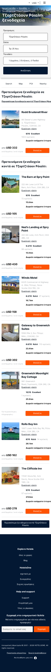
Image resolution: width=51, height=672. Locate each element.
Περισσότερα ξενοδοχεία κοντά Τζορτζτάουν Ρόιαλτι (25, 524)
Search (9, 83)
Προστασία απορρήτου (16, 653)
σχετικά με (25, 574)
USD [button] (34, 3)
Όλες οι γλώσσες (25, 608)
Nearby (43, 83)
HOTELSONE (40, 645)
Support (25, 598)
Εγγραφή (42, 629)
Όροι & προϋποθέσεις (37, 653)
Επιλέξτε (37, 150)
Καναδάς (23, 8)
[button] (26, 3)
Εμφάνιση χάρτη (29, 129)
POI (31, 83)
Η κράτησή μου (25, 603)
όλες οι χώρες (25, 555)
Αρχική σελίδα (9, 8)
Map (21, 83)
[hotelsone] (12, 2)
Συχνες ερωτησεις (25, 584)
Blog (26, 560)
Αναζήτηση (26, 70)
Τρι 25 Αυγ (13, 48)
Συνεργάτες (25, 579)
